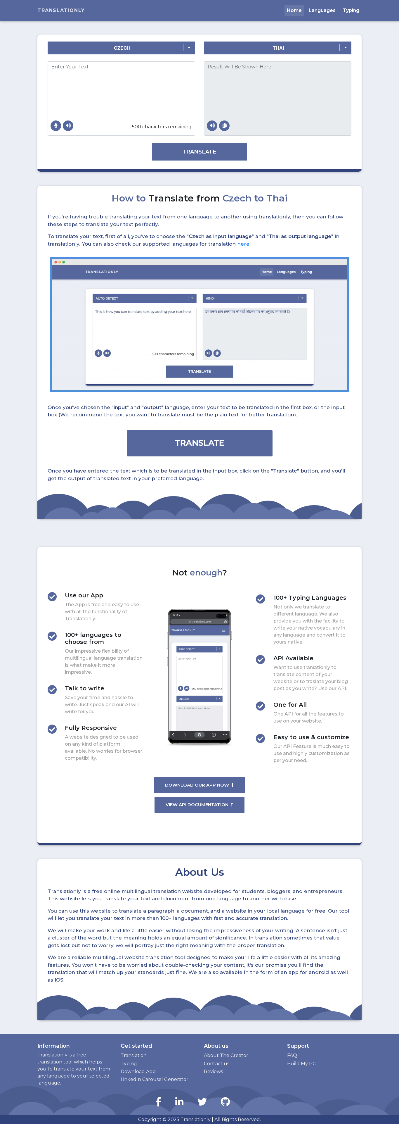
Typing (351, 10)
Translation (134, 1055)
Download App (138, 1071)
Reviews (213, 1071)
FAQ (292, 1055)
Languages (322, 10)
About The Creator (226, 1055)
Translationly (61, 10)
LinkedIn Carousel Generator (154, 1079)
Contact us (216, 1063)
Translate (199, 152)
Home (294, 10)
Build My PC (301, 1063)
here (243, 244)
